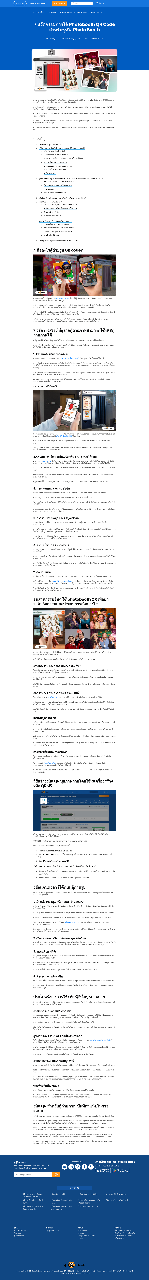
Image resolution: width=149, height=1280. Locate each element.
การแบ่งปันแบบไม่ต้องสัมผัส (100, 1040)
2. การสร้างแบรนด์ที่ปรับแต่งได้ (56, 155)
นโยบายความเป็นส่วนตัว (123, 1235)
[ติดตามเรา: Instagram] (78, 1167)
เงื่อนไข (117, 1227)
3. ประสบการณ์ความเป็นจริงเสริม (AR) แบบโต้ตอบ (63, 158)
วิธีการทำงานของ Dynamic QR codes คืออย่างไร (34, 1195)
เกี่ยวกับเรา (82, 1230)
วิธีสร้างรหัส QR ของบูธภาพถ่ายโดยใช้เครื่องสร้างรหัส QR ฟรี (62, 198)
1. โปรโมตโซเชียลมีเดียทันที (54, 151)
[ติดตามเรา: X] (91, 1167)
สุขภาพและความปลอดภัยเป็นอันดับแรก (59, 228)
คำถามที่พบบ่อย (20, 1230)
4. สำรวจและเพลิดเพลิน (53, 215)
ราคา (80, 1238)
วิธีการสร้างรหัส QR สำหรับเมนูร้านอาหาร (61, 1207)
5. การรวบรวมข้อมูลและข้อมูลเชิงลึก (58, 166)
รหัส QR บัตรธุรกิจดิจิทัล (87, 1194)
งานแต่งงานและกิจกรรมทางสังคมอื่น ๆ (59, 181)
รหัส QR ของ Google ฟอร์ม (64, 581)
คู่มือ (16, 1227)
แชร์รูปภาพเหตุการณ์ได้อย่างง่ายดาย (58, 231)
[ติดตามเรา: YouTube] (71, 1167)
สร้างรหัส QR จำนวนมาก (116, 1194)
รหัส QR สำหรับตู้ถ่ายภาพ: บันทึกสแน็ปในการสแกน (58, 240)
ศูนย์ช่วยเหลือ (19, 1235)
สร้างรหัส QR (60, 3)
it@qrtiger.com (52, 1230)
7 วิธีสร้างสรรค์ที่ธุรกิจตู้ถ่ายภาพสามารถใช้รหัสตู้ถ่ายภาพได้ (62, 148)
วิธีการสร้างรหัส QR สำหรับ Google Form (89, 1201)
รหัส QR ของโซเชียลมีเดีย (70, 358)
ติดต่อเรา (17, 1233)
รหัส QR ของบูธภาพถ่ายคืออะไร (51, 144)
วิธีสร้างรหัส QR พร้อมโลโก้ (117, 1200)
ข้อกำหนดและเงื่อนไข (122, 1230)
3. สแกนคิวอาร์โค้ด (51, 212)
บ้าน (35, 12)
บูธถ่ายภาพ (47, 461)
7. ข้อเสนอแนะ (50, 173)
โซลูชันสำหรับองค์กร (86, 1235)
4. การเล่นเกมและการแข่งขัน (55, 162)
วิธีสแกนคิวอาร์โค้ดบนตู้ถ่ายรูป (50, 202)
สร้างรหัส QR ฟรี (62, 298)
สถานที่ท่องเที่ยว (49, 763)
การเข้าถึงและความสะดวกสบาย (56, 224)
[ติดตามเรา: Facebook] (84, 1167)
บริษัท (80, 1227)
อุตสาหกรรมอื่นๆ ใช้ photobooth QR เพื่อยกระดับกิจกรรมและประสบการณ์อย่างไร (71, 178)
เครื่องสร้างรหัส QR (57, 851)
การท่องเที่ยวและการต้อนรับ (55, 192)
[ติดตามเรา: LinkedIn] (64, 1167)
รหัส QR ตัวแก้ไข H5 (64, 436)
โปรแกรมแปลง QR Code (88, 1206)
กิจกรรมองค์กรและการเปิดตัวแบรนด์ (58, 185)
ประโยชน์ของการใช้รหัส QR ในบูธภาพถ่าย (55, 221)
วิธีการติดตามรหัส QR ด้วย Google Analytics (33, 1207)
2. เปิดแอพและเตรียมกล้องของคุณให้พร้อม (60, 208)
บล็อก (42, 12)
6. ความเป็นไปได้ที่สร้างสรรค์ (55, 169)
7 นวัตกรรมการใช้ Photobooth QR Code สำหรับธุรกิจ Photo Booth (74, 12)
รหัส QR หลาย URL (58, 1194)
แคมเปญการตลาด (51, 189)
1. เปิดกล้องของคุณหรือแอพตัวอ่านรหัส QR (60, 204)
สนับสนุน (49, 1227)
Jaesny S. (53, 39)
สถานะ (81, 1233)
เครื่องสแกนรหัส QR (72, 922)
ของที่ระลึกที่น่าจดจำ (52, 235)
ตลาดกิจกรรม (52, 697)
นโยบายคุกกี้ (119, 1238)
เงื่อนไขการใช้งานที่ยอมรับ (124, 1233)
